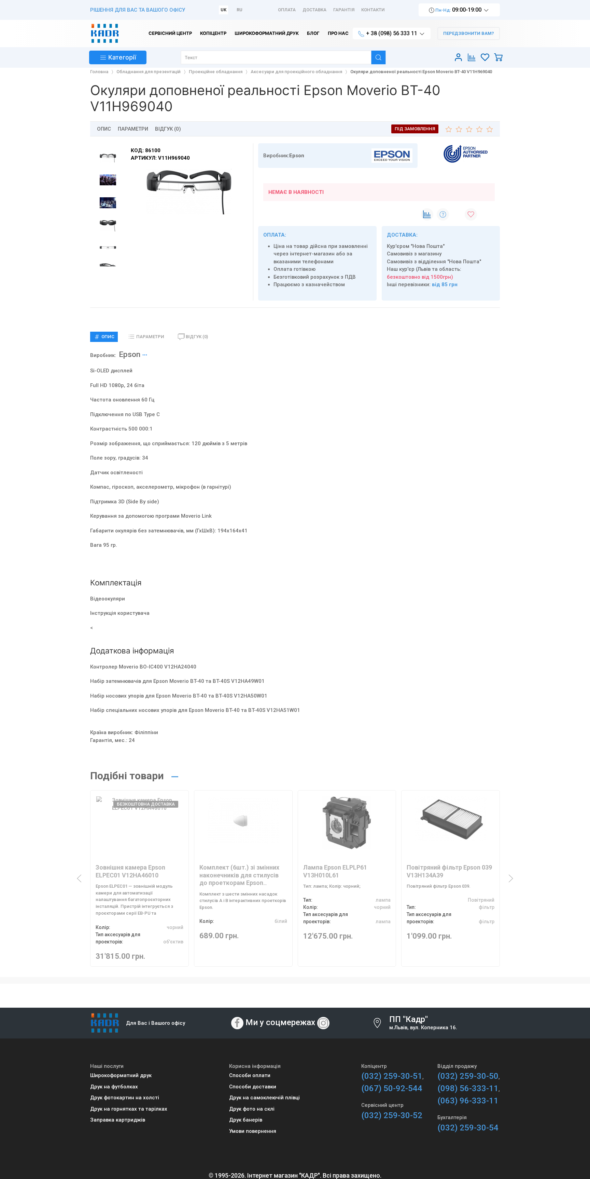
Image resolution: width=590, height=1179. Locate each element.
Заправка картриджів (117, 1120)
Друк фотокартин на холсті (124, 1098)
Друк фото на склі (252, 1109)
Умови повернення (252, 1131)
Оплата (287, 9)
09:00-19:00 (458, 9)
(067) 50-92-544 (391, 1088)
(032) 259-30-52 (391, 1115)
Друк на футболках (114, 1087)
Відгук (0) (168, 129)
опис (104, 129)
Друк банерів (245, 1120)
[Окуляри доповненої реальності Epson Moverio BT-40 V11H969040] (189, 191)
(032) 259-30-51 (391, 1076)
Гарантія (343, 9)
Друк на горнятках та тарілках (128, 1109)
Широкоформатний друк (121, 1075)
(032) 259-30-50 (467, 1076)
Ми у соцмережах (280, 1022)
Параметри (133, 129)
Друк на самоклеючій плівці (264, 1098)
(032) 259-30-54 (467, 1127)
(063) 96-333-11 (467, 1100)
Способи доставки (252, 1087)
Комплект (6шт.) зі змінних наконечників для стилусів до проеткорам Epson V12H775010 (239, 879)
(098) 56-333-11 (467, 1088)
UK (223, 9)
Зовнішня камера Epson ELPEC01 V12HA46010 (130, 871)
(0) (197, 336)
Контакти (373, 9)
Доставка (314, 9)
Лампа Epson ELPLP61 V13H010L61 (335, 871)
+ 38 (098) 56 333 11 (392, 33)
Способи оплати (249, 1075)
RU (239, 9)
